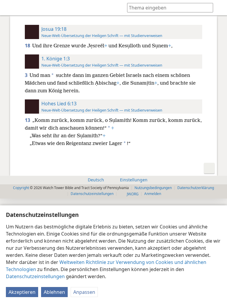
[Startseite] (9, 7)
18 (28, 45)
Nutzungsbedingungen (153, 188)
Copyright (21, 187)
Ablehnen (54, 292)
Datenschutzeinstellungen (35, 276)
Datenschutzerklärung (195, 188)
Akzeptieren (22, 292)
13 (28, 120)
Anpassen (84, 292)
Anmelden (152, 193)
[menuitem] (9, 7)
